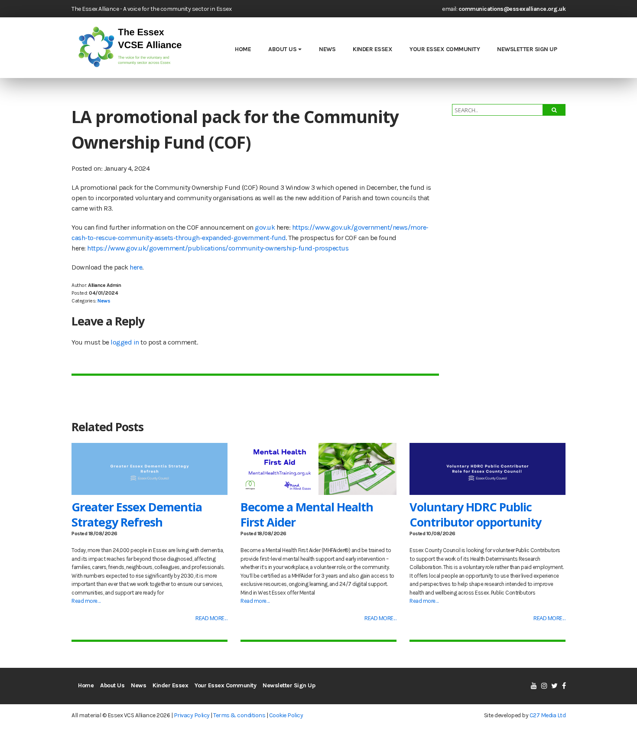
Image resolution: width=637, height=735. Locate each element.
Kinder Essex (372, 49)
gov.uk (265, 227)
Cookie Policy (286, 715)
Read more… (86, 601)
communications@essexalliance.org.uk (512, 9)
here (136, 267)
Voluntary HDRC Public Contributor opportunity (475, 514)
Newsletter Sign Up (527, 49)
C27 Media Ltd (548, 715)
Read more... (211, 618)
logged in (124, 342)
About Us (282, 49)
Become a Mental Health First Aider (306, 514)
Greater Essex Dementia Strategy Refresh (137, 514)
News (327, 49)
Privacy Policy (192, 715)
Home (243, 49)
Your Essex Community (445, 49)
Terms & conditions (239, 715)
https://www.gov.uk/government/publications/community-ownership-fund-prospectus (217, 248)
